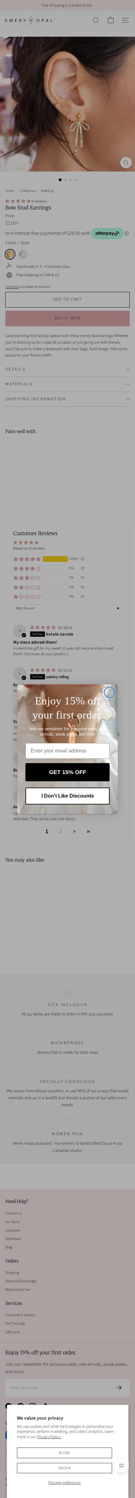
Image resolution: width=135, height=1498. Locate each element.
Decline (64, 1468)
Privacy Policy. (49, 1437)
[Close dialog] (109, 692)
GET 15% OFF (67, 772)
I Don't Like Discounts (67, 796)
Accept (64, 1452)
